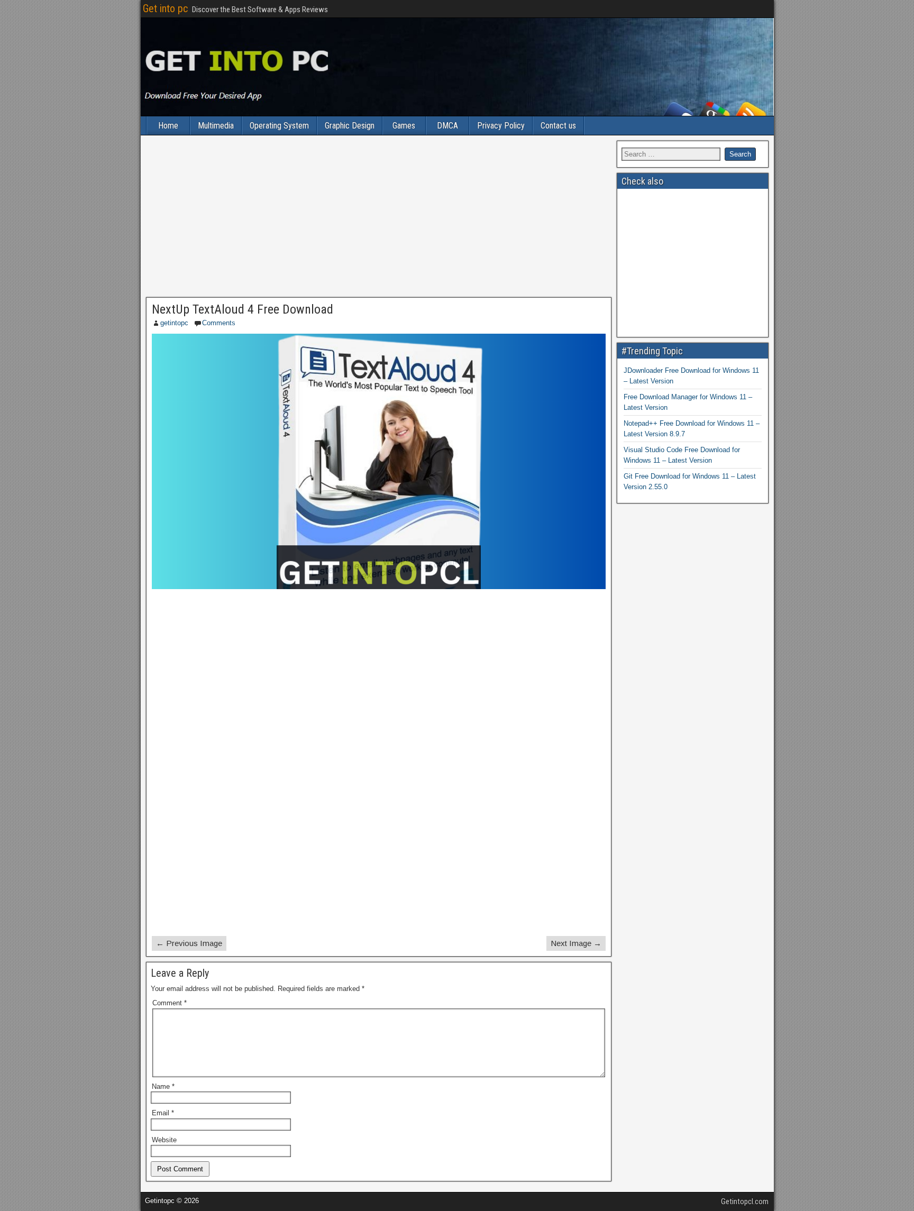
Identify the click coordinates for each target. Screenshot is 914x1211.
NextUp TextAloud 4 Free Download (242, 309)
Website (164, 1140)
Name (163, 1086)
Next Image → (576, 943)
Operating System (279, 126)
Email (163, 1113)
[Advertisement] (378, 219)
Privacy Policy (501, 126)
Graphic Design (349, 126)
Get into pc (165, 8)
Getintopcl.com (745, 1201)
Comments (218, 323)
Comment (169, 1003)
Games (403, 126)
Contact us (558, 126)
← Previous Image (189, 943)
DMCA (447, 126)
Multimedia (216, 126)
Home (168, 126)
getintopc (174, 323)
